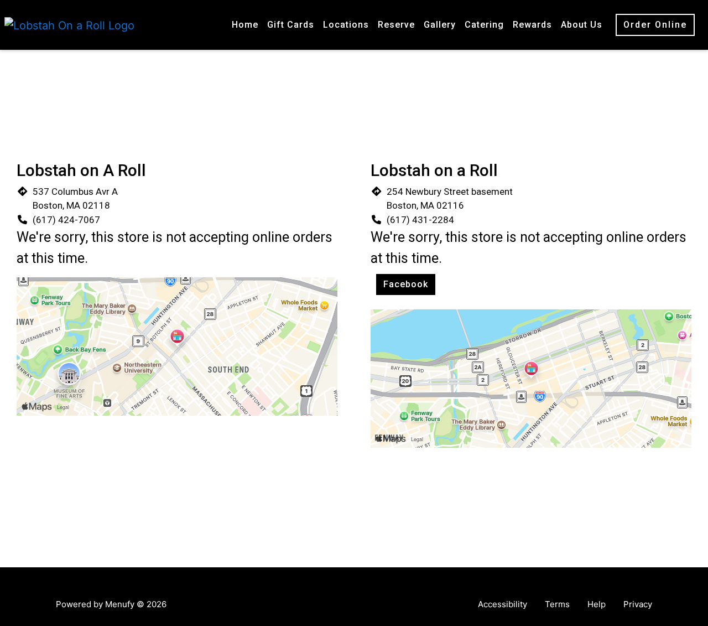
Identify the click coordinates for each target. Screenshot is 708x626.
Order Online (655, 24)
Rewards (532, 24)
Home (245, 24)
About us (581, 24)
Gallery (440, 24)
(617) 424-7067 (66, 219)
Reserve (396, 24)
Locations (346, 24)
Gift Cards (290, 24)
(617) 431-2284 (420, 219)
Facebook (405, 284)
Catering (484, 24)
